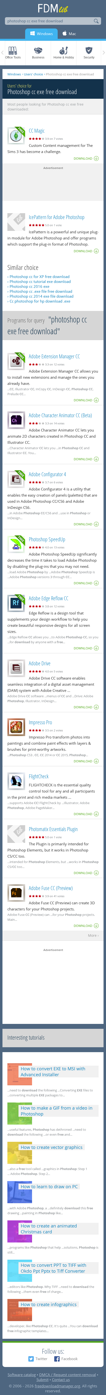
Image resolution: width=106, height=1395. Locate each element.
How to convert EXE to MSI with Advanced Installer (53, 1071)
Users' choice (33, 74)
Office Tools (13, 57)
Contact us (61, 1379)
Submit (42, 1379)
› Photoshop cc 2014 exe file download (40, 296)
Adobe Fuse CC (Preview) (51, 888)
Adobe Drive (40, 663)
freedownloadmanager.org (57, 1385)
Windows (14, 74)
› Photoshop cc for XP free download (38, 276)
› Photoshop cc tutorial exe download (39, 281)
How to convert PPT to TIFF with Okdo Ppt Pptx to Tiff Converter (53, 1268)
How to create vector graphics (52, 1147)
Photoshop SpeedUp (47, 539)
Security (89, 57)
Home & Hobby (63, 57)
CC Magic (37, 130)
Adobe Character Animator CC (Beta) (60, 415)
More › (93, 936)
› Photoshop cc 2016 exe (28, 286)
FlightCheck (39, 776)
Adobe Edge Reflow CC (48, 598)
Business (38, 57)
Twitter (41, 1358)
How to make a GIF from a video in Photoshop (56, 1111)
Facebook (69, 1358)
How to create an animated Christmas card (49, 1229)
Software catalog (22, 1374)
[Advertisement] (53, 182)
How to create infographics (49, 1304)
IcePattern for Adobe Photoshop (57, 217)
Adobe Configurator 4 (47, 474)
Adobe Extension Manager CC (54, 356)
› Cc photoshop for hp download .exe (38, 301)
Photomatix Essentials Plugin (53, 829)
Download (83, 158)
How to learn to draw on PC (49, 1186)
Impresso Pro (40, 722)
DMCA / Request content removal (67, 1374)
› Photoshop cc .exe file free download (39, 291)
